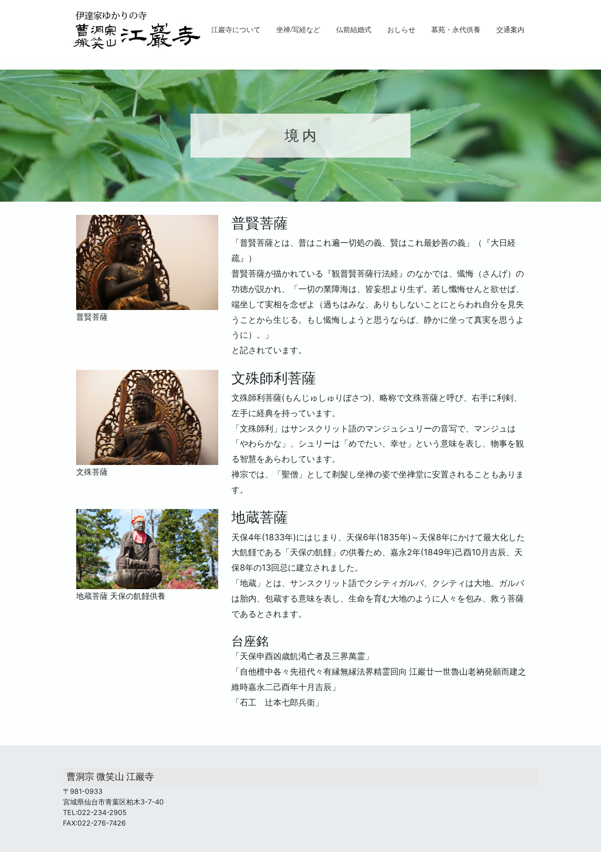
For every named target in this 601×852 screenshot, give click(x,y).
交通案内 (510, 29)
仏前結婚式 (353, 29)
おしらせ (401, 29)
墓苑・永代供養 (455, 29)
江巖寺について (235, 29)
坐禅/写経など (298, 29)
